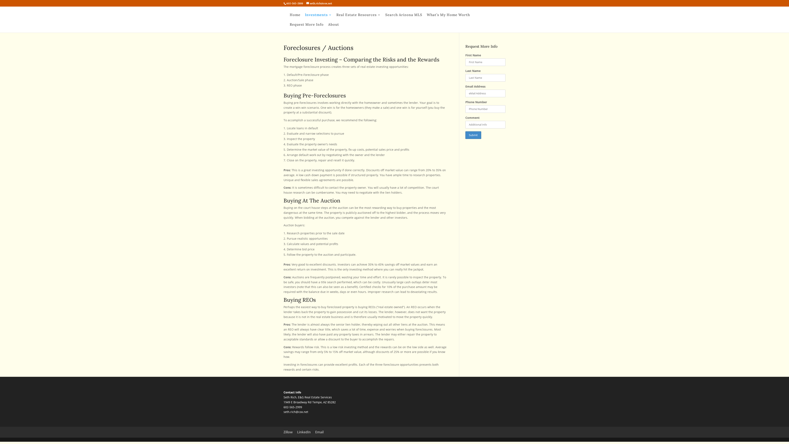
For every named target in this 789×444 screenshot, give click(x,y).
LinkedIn (304, 432)
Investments (316, 15)
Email (319, 432)
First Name (473, 55)
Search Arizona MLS (403, 15)
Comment (472, 118)
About (333, 25)
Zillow (288, 432)
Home (295, 15)
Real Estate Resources (356, 15)
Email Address (475, 86)
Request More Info (307, 25)
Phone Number (476, 102)
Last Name (473, 71)
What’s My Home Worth (448, 15)
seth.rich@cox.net (296, 412)
